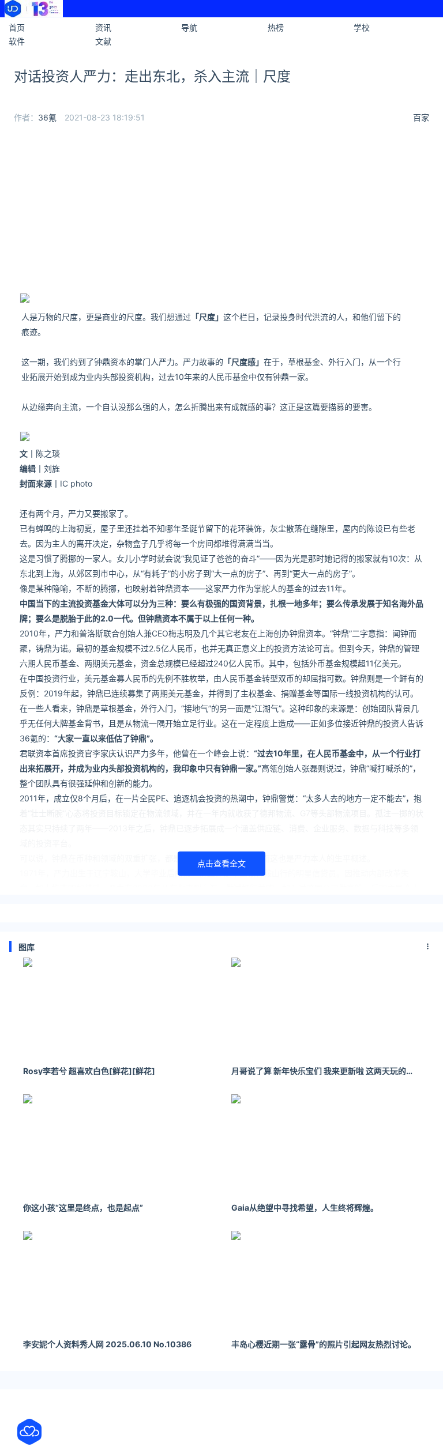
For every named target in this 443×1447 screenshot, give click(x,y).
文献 (103, 41)
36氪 (47, 117)
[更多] (428, 946)
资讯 (103, 27)
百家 (421, 117)
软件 (17, 41)
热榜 (276, 27)
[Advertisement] (221, 212)
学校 (362, 27)
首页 (17, 27)
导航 (189, 27)
